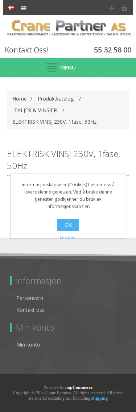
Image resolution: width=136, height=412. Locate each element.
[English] (23, 7)
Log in (124, 8)
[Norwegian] (11, 7)
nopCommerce (78, 387)
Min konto (28, 344)
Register (112, 8)
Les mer (68, 237)
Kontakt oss (30, 309)
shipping (99, 398)
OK (68, 225)
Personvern (29, 297)
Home (19, 98)
